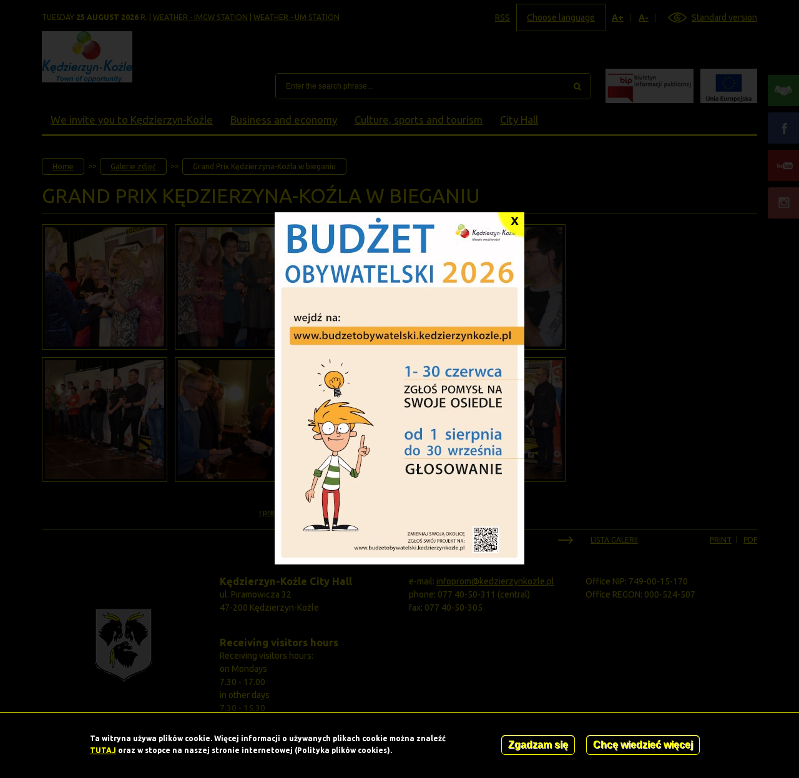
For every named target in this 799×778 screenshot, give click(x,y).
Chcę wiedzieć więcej (643, 744)
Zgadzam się (538, 744)
